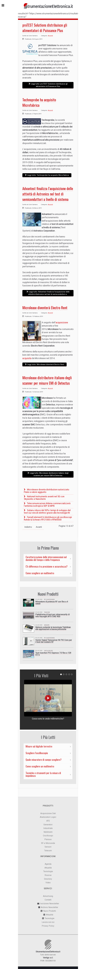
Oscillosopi (48, 835)
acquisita (26, 358)
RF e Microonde (49, 599)
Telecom (47, 612)
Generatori (48, 824)
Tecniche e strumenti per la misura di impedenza (43, 774)
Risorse (48, 875)
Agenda (48, 864)
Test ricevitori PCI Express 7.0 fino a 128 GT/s (53, 654)
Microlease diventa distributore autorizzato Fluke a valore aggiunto (46, 490)
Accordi (50, 36)
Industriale (48, 828)
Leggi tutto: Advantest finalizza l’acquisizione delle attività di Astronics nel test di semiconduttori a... (49, 293)
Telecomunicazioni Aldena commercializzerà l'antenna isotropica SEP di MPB (47, 504)
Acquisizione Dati (48, 813)
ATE (48, 821)
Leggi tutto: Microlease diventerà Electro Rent (45, 364)
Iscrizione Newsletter (49, 903)
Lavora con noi (48, 922)
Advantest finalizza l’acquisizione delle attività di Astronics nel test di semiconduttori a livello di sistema (47, 194)
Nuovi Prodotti (49, 911)
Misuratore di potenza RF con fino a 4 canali (51, 602)
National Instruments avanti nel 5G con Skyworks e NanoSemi (44, 497)
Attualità (48, 868)
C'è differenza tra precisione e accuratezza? (47, 566)
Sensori (46, 625)
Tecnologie (48, 871)
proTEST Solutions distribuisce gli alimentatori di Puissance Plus (44, 27)
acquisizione (62, 322)
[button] (61, 674)
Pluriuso (48, 839)
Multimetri (48, 832)
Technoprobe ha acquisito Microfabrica (39, 102)
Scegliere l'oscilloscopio (37, 753)
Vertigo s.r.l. (48, 957)
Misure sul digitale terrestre (39, 746)
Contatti (48, 900)
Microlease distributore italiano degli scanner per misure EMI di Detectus (47, 380)
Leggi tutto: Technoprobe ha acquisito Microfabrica (48, 175)
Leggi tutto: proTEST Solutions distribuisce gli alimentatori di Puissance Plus (49, 85)
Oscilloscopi (48, 650)
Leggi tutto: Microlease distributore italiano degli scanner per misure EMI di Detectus (48, 474)
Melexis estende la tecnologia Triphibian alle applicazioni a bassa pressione (53, 628)
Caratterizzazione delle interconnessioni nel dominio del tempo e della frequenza (46, 558)
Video (48, 882)
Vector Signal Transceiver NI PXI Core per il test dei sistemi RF (53, 641)
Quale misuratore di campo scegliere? (44, 759)
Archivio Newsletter (49, 907)
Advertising (48, 896)
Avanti (39, 527)
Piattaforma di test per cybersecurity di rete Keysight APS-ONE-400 (52, 615)
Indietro (28, 527)
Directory (48, 879)
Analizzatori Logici (48, 817)
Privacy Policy (48, 926)
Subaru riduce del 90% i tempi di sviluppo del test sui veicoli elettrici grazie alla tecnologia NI (47, 511)
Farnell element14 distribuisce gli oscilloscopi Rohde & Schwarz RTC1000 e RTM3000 (48, 518)
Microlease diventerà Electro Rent (44, 307)
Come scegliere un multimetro (40, 573)
